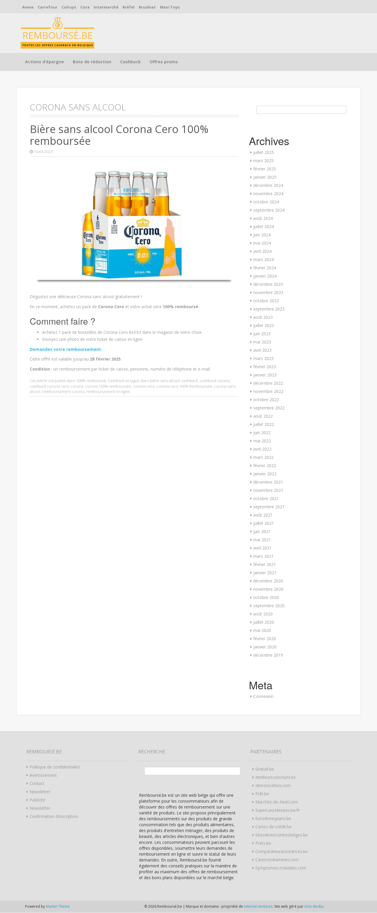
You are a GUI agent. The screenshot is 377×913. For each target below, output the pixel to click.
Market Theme (58, 906)
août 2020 (263, 614)
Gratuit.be (264, 769)
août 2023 (263, 317)
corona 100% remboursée (108, 386)
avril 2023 (262, 350)
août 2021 (263, 515)
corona (77, 386)
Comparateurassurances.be (281, 851)
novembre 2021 (268, 490)
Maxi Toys (170, 7)
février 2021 (264, 564)
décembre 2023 (268, 284)
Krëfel (129, 7)
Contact (36, 783)
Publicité (37, 800)
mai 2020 (262, 630)
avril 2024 (262, 251)
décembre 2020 (268, 581)
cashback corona (215, 380)
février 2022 (264, 465)
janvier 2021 (265, 572)
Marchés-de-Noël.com (276, 802)
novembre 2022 (268, 391)
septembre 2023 (269, 309)
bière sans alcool (165, 380)
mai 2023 (262, 342)
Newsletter (39, 791)
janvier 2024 (265, 276)
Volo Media (313, 906)
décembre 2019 (268, 655)
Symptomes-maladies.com (280, 868)
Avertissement (43, 775)
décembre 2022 (268, 383)
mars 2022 (263, 457)
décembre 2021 (268, 482)
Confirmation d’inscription (53, 816)
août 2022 (263, 416)
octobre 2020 (266, 597)
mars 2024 (263, 259)
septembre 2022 (269, 408)
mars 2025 (263, 160)
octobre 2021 (266, 498)
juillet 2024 (263, 226)
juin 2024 (262, 235)
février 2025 (264, 169)
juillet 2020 (263, 622)
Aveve (28, 7)
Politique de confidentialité (54, 767)
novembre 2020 (268, 589)
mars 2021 (263, 556)
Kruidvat (147, 7)
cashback (189, 380)
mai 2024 (262, 243)
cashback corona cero (49, 386)
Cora (85, 7)
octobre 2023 (266, 300)
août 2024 (263, 218)
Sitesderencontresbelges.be (281, 835)
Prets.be (263, 843)
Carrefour (47, 7)
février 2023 (264, 366)
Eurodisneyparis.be (273, 818)
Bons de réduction (92, 61)
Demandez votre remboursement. (66, 349)
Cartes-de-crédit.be (273, 826)
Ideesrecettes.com (273, 785)
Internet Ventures (258, 906)
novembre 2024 (268, 193)
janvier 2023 (265, 375)
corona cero (144, 386)
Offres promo (164, 61)
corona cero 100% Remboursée (184, 386)
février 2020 (264, 638)
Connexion (263, 696)
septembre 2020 (269, 605)
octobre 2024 (266, 202)
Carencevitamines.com (277, 859)
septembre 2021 (269, 506)
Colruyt (69, 7)
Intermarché (106, 7)
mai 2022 (262, 441)
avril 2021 (262, 548)
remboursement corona (63, 391)
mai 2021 (262, 539)
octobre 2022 (266, 399)
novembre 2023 (268, 292)
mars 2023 (263, 358)
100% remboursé (91, 380)
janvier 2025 (265, 177)
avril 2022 (262, 449)
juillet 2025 (263, 152)
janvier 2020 (265, 647)
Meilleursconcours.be (275, 777)
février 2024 (264, 267)
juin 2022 (262, 432)
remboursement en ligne (108, 391)
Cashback (130, 61)
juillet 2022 (263, 424)
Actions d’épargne (44, 61)
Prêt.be (262, 793)
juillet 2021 (263, 523)
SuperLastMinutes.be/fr (277, 810)
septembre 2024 (269, 210)
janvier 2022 (265, 474)
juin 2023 (262, 333)
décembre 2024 (268, 185)
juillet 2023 (263, 325)
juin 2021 (262, 531)
